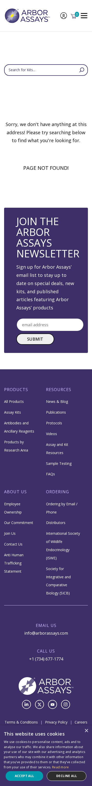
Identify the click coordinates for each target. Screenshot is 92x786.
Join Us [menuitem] (10, 533)
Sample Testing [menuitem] (59, 463)
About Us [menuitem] (15, 492)
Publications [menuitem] (56, 412)
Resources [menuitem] (58, 389)
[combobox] (46, 70)
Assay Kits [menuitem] (12, 412)
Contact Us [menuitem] (13, 544)
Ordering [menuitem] (57, 492)
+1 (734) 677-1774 (46, 659)
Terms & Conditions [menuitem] (21, 722)
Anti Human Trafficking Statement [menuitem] (14, 563)
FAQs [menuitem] (50, 473)
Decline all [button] (66, 776)
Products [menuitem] (16, 389)
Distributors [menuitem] (55, 522)
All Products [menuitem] (14, 401)
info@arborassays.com (46, 633)
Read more (60, 767)
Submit (35, 339)
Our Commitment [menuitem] (18, 522)
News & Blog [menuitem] (57, 401)
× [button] (86, 731)
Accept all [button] (24, 776)
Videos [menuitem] (51, 433)
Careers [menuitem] (81, 722)
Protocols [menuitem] (54, 423)
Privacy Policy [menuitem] (56, 722)
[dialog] (46, 755)
